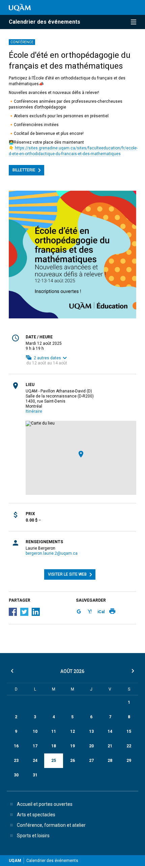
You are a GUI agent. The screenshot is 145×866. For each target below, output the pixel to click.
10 (35, 731)
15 (128, 731)
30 (16, 775)
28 (110, 760)
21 (110, 746)
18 (53, 746)
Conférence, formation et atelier (51, 825)
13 (91, 731)
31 (35, 775)
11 (53, 731)
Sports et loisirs (33, 835)
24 (35, 760)
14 (110, 731)
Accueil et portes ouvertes (44, 804)
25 (53, 760)
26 (72, 760)
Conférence (21, 42)
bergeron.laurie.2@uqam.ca (52, 553)
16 (16, 746)
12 (72, 731)
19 (72, 746)
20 (91, 746)
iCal (101, 611)
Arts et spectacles (36, 814)
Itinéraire (34, 411)
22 (128, 746)
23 (16, 760)
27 (91, 760)
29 (128, 760)
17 (35, 746)
